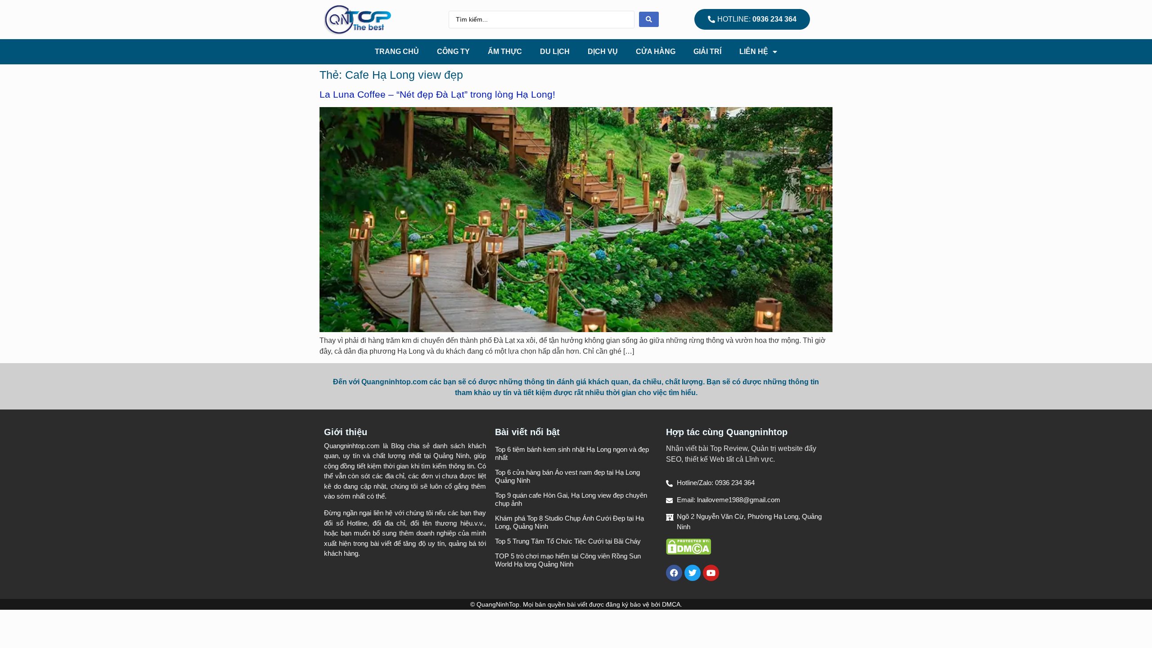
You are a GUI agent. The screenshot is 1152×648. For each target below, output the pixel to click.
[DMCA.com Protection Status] (688, 552)
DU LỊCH (555, 51)
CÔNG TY (453, 51)
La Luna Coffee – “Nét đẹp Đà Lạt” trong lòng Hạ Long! (437, 94)
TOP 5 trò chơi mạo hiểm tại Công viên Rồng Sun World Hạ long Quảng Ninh (568, 560)
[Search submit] (649, 19)
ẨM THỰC (505, 51)
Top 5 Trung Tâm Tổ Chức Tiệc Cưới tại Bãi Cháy (568, 541)
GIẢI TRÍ (707, 51)
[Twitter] (692, 573)
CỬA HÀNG (655, 51)
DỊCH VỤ (603, 51)
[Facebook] (674, 573)
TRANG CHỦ (397, 51)
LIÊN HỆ (753, 51)
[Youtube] (711, 573)
